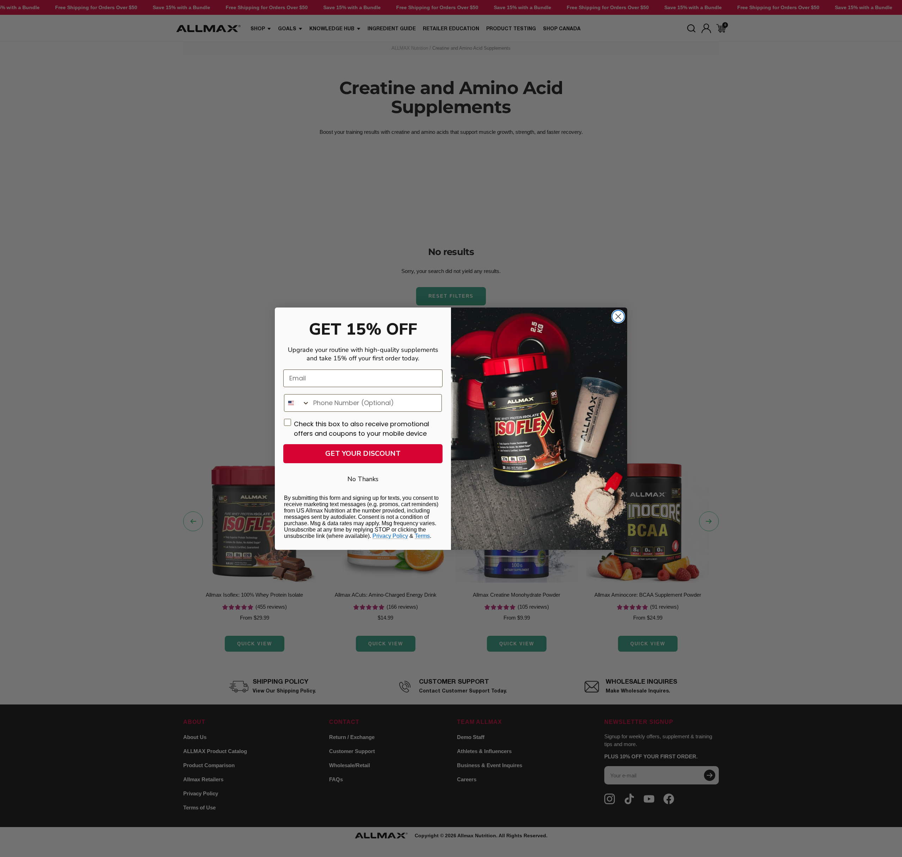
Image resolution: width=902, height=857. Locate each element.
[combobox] (297, 403)
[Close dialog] (618, 316)
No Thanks (362, 479)
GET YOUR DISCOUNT (363, 453)
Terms (422, 536)
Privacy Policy (390, 536)
